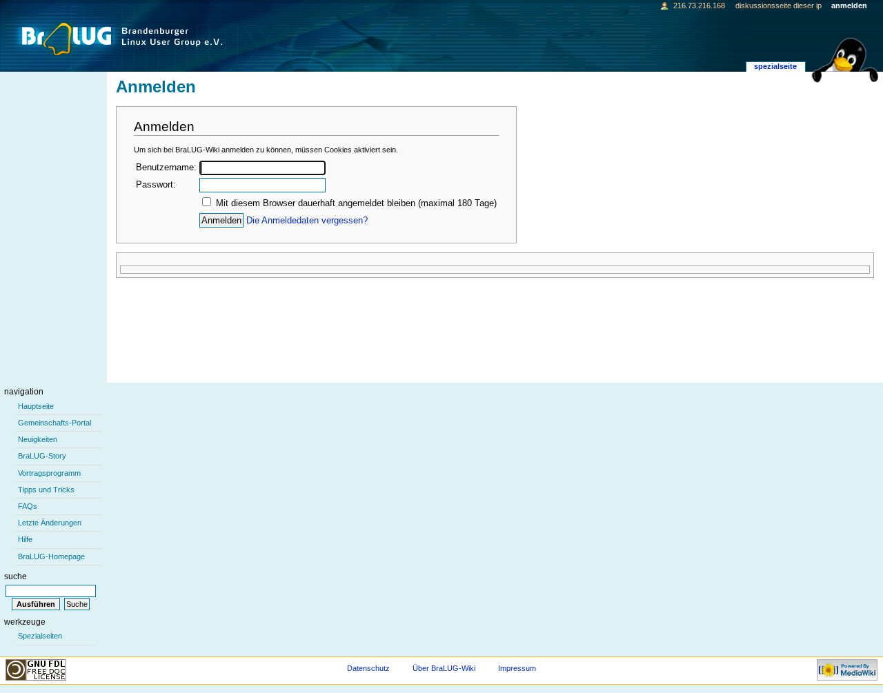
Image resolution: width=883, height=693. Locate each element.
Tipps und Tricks (46, 489)
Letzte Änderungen (49, 523)
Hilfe (25, 539)
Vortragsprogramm (49, 473)
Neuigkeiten (37, 439)
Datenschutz (368, 668)
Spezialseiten (40, 636)
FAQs (27, 506)
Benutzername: (166, 167)
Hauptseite (36, 406)
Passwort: (156, 185)
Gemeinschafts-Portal (54, 423)
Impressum (517, 668)
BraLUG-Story (42, 456)
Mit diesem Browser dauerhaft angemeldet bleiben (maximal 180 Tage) (356, 203)
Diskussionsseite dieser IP (778, 5)
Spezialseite (775, 66)
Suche (15, 576)
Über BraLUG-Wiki (444, 668)
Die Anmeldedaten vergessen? (307, 220)
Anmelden (849, 5)
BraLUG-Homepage (51, 556)
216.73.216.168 (699, 5)
